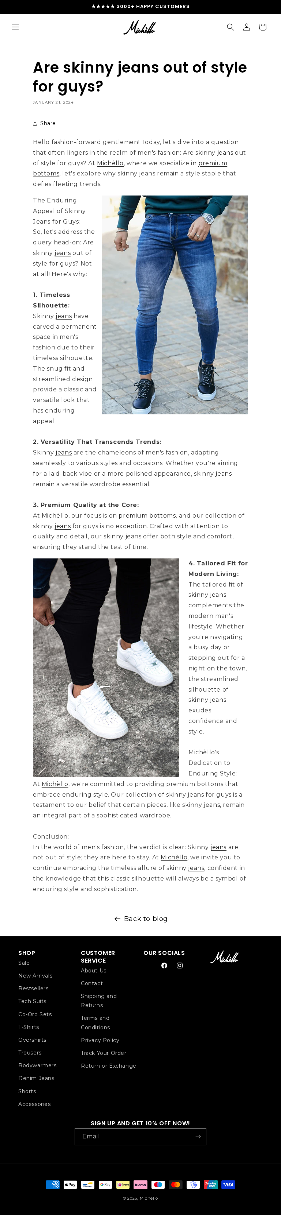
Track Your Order (104, 1053)
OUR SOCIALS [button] (164, 953)
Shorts (27, 1091)
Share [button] (48, 123)
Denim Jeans (36, 1078)
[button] (15, 27)
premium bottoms (147, 515)
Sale (24, 963)
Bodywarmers (37, 1065)
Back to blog (146, 919)
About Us (93, 970)
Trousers (30, 1052)
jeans (225, 152)
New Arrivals (35, 975)
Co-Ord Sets (35, 1014)
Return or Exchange (108, 1066)
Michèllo (110, 163)
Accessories (34, 1104)
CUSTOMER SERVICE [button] (98, 957)
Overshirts (32, 1040)
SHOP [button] (26, 953)
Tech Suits (32, 1001)
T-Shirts (28, 1027)
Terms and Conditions (95, 1022)
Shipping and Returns (99, 1001)
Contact (92, 983)
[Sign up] (198, 1136)
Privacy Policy (100, 1040)
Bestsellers (33, 988)
